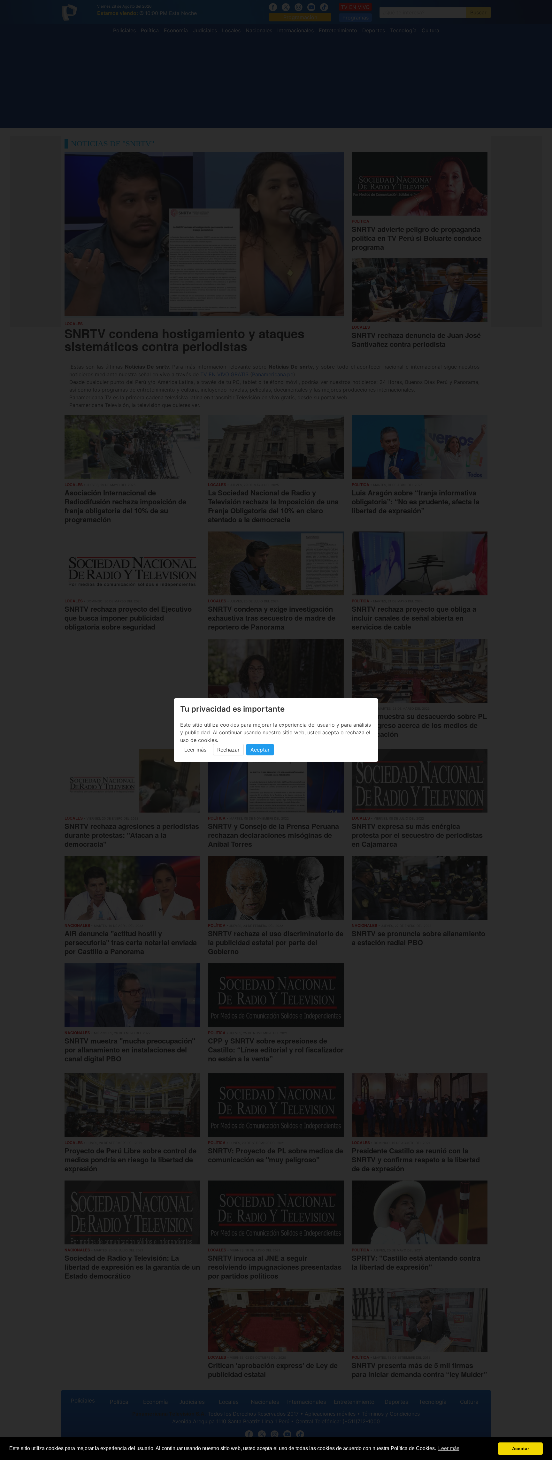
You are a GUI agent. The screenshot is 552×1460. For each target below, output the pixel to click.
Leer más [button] (448, 1448)
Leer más (195, 749)
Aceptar (260, 749)
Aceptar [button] (520, 1448)
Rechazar (228, 749)
